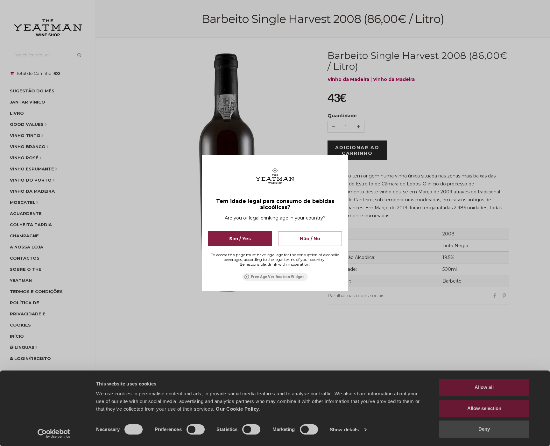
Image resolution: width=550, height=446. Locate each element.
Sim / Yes (240, 238)
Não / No (310, 238)
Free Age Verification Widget (277, 277)
